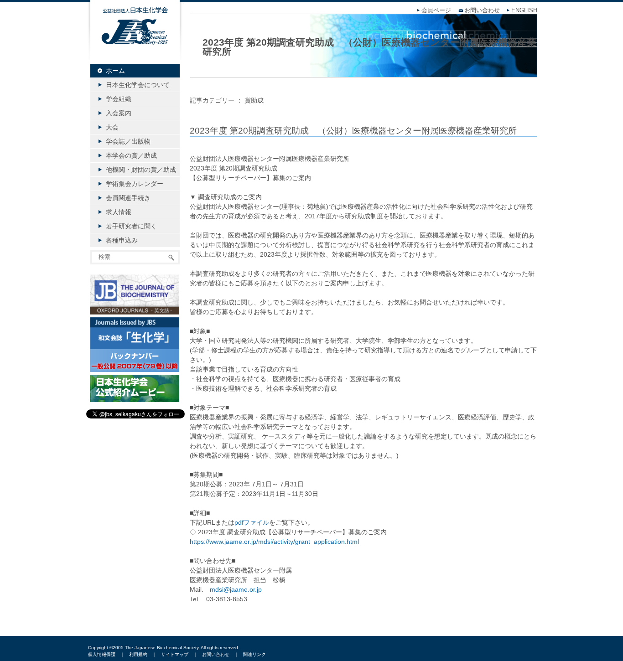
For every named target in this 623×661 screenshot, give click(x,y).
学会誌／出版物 (128, 141)
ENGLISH (524, 10)
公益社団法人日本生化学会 (135, 37)
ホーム (115, 70)
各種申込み (122, 240)
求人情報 (118, 212)
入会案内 (118, 113)
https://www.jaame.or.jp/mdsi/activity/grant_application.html (274, 541)
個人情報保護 (101, 654)
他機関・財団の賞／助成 (141, 169)
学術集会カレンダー (134, 183)
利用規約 (138, 654)
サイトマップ (174, 654)
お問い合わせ (482, 10)
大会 (112, 127)
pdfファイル (251, 522)
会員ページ (436, 10)
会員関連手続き (128, 197)
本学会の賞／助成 (131, 155)
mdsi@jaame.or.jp (236, 589)
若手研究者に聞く (131, 226)
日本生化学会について (138, 84)
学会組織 (118, 99)
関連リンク (254, 654)
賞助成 (254, 100)
